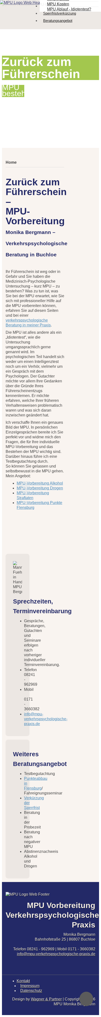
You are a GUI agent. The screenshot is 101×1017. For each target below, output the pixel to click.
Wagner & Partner (46, 999)
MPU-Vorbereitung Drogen (40, 488)
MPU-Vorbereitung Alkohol (40, 483)
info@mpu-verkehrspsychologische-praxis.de (56, 954)
